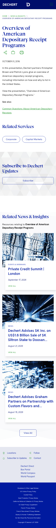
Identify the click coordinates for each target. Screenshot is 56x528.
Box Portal (25, 469)
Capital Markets (34, 139)
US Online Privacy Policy (28, 491)
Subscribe (28, 180)
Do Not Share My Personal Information (28, 518)
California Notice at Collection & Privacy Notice (28, 501)
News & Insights (17, 16)
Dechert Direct (27, 466)
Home (4, 16)
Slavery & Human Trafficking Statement (28, 514)
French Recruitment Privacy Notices (28, 511)
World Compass (28, 473)
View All (12, 286)
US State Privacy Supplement (28, 504)
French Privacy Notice (28, 508)
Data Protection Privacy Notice (28, 498)
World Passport (28, 476)
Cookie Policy (28, 495)
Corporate (11, 139)
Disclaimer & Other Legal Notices (28, 488)
